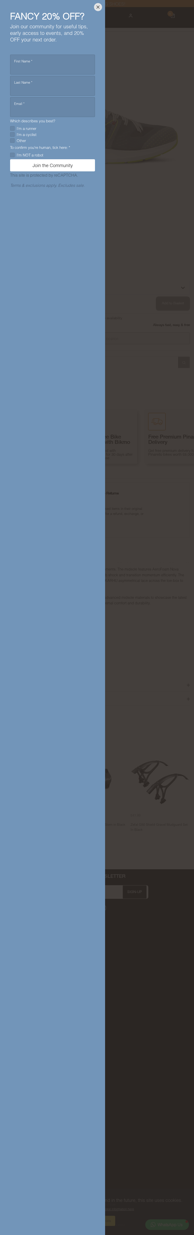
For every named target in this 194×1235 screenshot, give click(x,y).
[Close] (98, 7)
